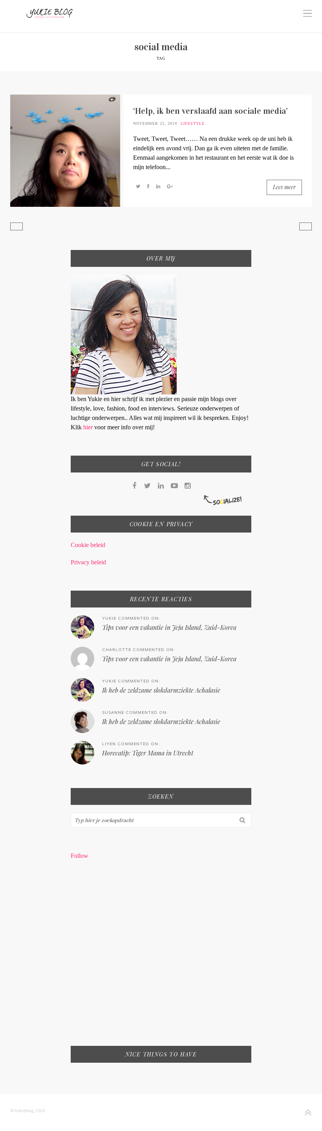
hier (88, 427)
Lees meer (284, 187)
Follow (79, 855)
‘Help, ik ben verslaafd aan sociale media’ (210, 111)
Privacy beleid (88, 562)
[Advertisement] (161, 958)
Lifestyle (193, 123)
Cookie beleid (88, 545)
